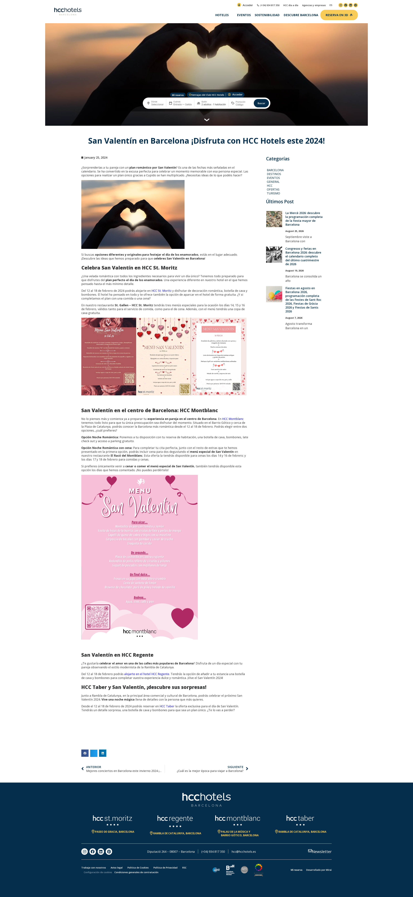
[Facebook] (345, 5)
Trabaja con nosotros (93, 867)
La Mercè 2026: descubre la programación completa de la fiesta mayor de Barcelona (304, 218)
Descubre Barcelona (301, 15)
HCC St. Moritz (161, 291)
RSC (184, 867)
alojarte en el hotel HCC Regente (146, 674)
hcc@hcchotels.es (244, 851)
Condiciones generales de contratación (136, 872)
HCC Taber (167, 706)
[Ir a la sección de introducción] (206, 120)
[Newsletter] (310, 851)
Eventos (244, 15)
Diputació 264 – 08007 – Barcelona (171, 851)
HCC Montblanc (233, 419)
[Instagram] (340, 5)
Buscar (261, 103)
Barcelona (275, 170)
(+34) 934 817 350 (213, 851)
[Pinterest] (355, 5)
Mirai (329, 869)
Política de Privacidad (165, 867)
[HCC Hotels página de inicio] (67, 11)
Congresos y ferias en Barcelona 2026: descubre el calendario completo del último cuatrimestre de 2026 (303, 256)
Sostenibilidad (267, 15)
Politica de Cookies (138, 867)
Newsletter (322, 851)
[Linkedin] (350, 5)
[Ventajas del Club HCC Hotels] (190, 94)
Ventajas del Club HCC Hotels (207, 94)
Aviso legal (117, 867)
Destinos (274, 174)
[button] (85, 753)
